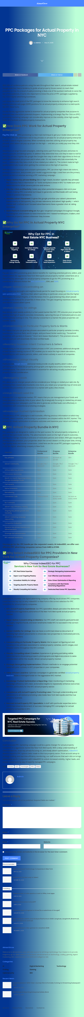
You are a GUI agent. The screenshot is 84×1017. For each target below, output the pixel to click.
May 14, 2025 (49, 43)
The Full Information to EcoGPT (24, 902)
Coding (6, 969)
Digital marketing (37, 966)
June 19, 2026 (17, 896)
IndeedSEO (73, 750)
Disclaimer (29, 1008)
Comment (7, 805)
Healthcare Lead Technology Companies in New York (32, 869)
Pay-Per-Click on (10, 135)
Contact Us (40, 1008)
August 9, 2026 (18, 923)
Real (38, 766)
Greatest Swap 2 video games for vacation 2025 (30, 928)
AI (3, 966)
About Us (6, 1008)
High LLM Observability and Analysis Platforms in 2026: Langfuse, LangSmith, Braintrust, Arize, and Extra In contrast (45, 920)
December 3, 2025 (18, 930)
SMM (56, 281)
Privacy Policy (17, 1008)
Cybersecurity (8, 973)
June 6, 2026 (17, 904)
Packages (25, 766)
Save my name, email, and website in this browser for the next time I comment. (36, 852)
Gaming (33, 969)
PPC (32, 766)
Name (6, 832)
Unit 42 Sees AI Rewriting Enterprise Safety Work (30, 992)
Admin (38, 43)
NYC (17, 766)
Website (47, 842)
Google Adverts (20, 364)
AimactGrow (42, 3)
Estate (10, 766)
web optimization (38, 281)
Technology (61, 966)
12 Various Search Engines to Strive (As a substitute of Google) (36, 910)
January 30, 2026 (18, 913)
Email (5, 842)
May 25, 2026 (17, 872)
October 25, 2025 (18, 880)
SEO (31, 973)
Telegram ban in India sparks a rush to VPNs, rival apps (33, 893)
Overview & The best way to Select (25, 877)
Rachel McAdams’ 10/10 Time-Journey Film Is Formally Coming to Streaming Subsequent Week (46, 984)
